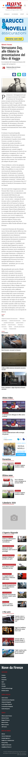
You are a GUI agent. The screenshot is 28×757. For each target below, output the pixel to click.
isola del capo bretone (19, 326)
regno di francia (12, 324)
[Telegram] (24, 74)
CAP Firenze (4, 726)
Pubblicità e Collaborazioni (8, 740)
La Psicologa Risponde (7, 704)
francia (5, 328)
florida (10, 326)
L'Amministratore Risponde (8, 700)
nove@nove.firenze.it (6, 747)
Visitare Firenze (5, 718)
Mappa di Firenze (5, 720)
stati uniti (4, 326)
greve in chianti (19, 322)
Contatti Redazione (6, 736)
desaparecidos (12, 328)
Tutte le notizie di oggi (7, 688)
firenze (24, 320)
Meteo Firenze (5, 722)
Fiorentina (4, 679)
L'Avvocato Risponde (6, 702)
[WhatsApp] (19, 74)
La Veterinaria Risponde (7, 706)
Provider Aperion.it (6, 738)
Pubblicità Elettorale (6, 745)
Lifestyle (4, 686)
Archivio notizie (5, 690)
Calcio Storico (5, 697)
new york (4, 324)
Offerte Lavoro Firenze (7, 716)
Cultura (3, 684)
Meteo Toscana (5, 724)
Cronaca (6, 14)
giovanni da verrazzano (14, 320)
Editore (3, 734)
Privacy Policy (5, 742)
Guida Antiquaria (6, 708)
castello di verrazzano (9, 322)
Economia (15, 14)
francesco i (20, 324)
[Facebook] (14, 74)
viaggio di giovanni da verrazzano (9, 318)
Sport (22, 14)
